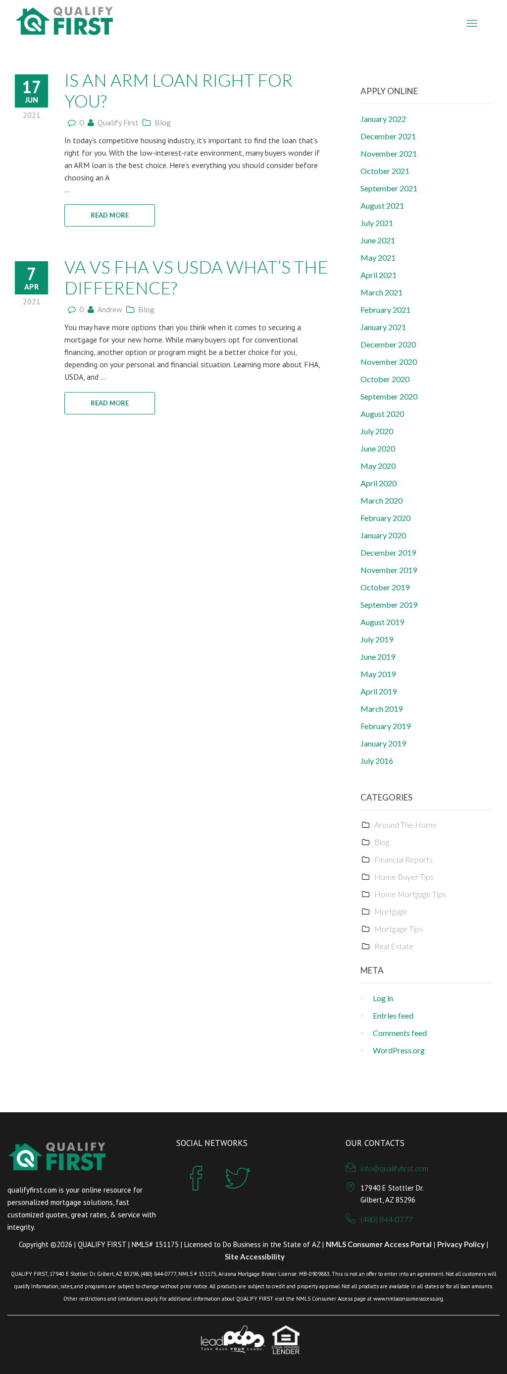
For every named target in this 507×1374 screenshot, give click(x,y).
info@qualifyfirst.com (394, 1168)
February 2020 (385, 517)
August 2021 (382, 205)
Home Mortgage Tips (410, 894)
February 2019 (385, 726)
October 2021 (384, 170)
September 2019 (388, 604)
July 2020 (376, 431)
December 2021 (388, 136)
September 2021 (388, 188)
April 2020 (378, 483)
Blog (162, 122)
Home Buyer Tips (404, 876)
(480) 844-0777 (386, 1219)
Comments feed (400, 1032)
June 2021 (377, 240)
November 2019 (388, 569)
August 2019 (382, 622)
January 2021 (383, 327)
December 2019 (388, 552)
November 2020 (388, 361)
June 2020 (377, 448)
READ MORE (110, 215)
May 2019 (378, 674)
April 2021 (378, 275)
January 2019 (383, 743)
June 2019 (377, 656)
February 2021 (385, 309)
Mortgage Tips (398, 928)
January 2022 (383, 118)
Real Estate (393, 946)
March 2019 (381, 708)
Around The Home (405, 824)
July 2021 (376, 223)
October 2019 (384, 587)
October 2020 (384, 379)
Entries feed (393, 1015)
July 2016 (376, 760)
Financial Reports (403, 859)
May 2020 (378, 465)
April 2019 (378, 691)
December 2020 (388, 344)
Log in (383, 998)
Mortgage (390, 911)
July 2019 (376, 639)
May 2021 (378, 257)
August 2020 (382, 413)
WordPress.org (399, 1050)
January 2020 (383, 535)
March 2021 (381, 292)
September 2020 (388, 396)
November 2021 (388, 153)
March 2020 (381, 500)
